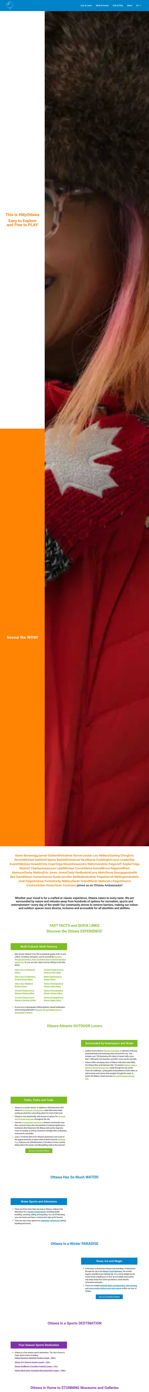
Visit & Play (118, 5)
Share (129, 5)
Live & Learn (86, 5)
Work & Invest (102, 5)
